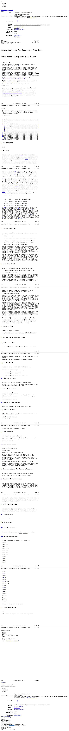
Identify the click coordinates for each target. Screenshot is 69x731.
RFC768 (4, 581)
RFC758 (3, 192)
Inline (48, 24)
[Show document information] (3, 11)
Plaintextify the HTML (19, 724)
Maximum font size (5, 725)
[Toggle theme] (1, 1)
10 (2, 135)
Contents (8, 721)
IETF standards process (32, 17)
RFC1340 (33, 209)
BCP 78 (11, 65)
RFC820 (5, 207)
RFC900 (19, 208)
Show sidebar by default (6, 717)
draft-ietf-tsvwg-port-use (19, 29)
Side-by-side (43, 24)
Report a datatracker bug (6, 716)
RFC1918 (4, 595)
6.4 (4, 128)
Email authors (17, 28)
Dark (5, 5)
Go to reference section (7, 729)
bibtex (16, 35)
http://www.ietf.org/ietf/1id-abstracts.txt (13, 78)
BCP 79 (17, 65)
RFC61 (14, 174)
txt (14, 35)
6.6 (4, 130)
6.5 (4, 129)
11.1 (5, 137)
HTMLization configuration (6, 723)
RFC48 (18, 172)
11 (2, 136)
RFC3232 (20, 218)
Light (5, 3)
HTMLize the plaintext (7, 724)
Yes (3, 719)
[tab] (4, 688)
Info (3, 721)
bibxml (19, 35)
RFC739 (16, 185)
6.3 (4, 127)
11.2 (5, 138)
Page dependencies (22, 725)
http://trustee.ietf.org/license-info (12, 93)
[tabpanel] (34, 705)
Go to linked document (19, 729)
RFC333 (16, 181)
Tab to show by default (5, 720)
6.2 (4, 126)
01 (17, 21)
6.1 (4, 125)
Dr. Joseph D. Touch (18, 27)
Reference (9, 727)
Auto (5, 6)
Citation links (3, 728)
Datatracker (3, 682)
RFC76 (3, 178)
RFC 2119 (25, 533)
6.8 (1, 444)
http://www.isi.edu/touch (12, 640)
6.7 (4, 131)
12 (2, 139)
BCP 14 (20, 533)
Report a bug (17, 36)
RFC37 (36, 156)
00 (17, 20)
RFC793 (3, 184)
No (6, 719)
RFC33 (21, 154)
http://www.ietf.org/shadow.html (10, 81)
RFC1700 (4, 217)
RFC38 (26, 159)
